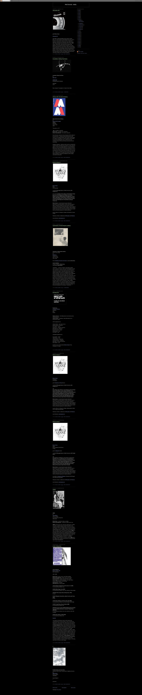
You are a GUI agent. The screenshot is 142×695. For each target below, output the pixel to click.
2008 (79, 45)
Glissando (67, 215)
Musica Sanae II (56, 354)
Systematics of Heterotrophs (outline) (62, 225)
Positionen (73, 215)
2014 (79, 36)
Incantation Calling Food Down (60, 58)
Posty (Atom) (59, 689)
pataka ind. (71, 4)
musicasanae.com (62, 218)
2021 (79, 16)
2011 (79, 41)
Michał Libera (80, 51)
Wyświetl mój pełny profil (82, 53)
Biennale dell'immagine (57, 121)
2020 (79, 17)
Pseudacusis (56, 292)
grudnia (80, 20)
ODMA (54, 489)
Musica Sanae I (56, 421)
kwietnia (80, 29)
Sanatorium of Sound (58, 382)
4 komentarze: (66, 287)
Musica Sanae (55, 185)
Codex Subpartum (57, 546)
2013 (79, 38)
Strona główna (64, 687)
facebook (54, 618)
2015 (79, 35)
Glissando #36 (56, 10)
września (80, 26)
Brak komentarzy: (67, 157)
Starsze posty (73, 687)
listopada (80, 23)
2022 (79, 14)
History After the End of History (60, 96)
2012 (79, 39)
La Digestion (57, 450)
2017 (79, 32)
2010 (79, 42)
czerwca (80, 27)
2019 (79, 19)
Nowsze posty (55, 687)
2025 (79, 10)
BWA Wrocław (55, 673)
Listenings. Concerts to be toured (61, 260)
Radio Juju (54, 77)
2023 (79, 13)
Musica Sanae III (56, 162)
